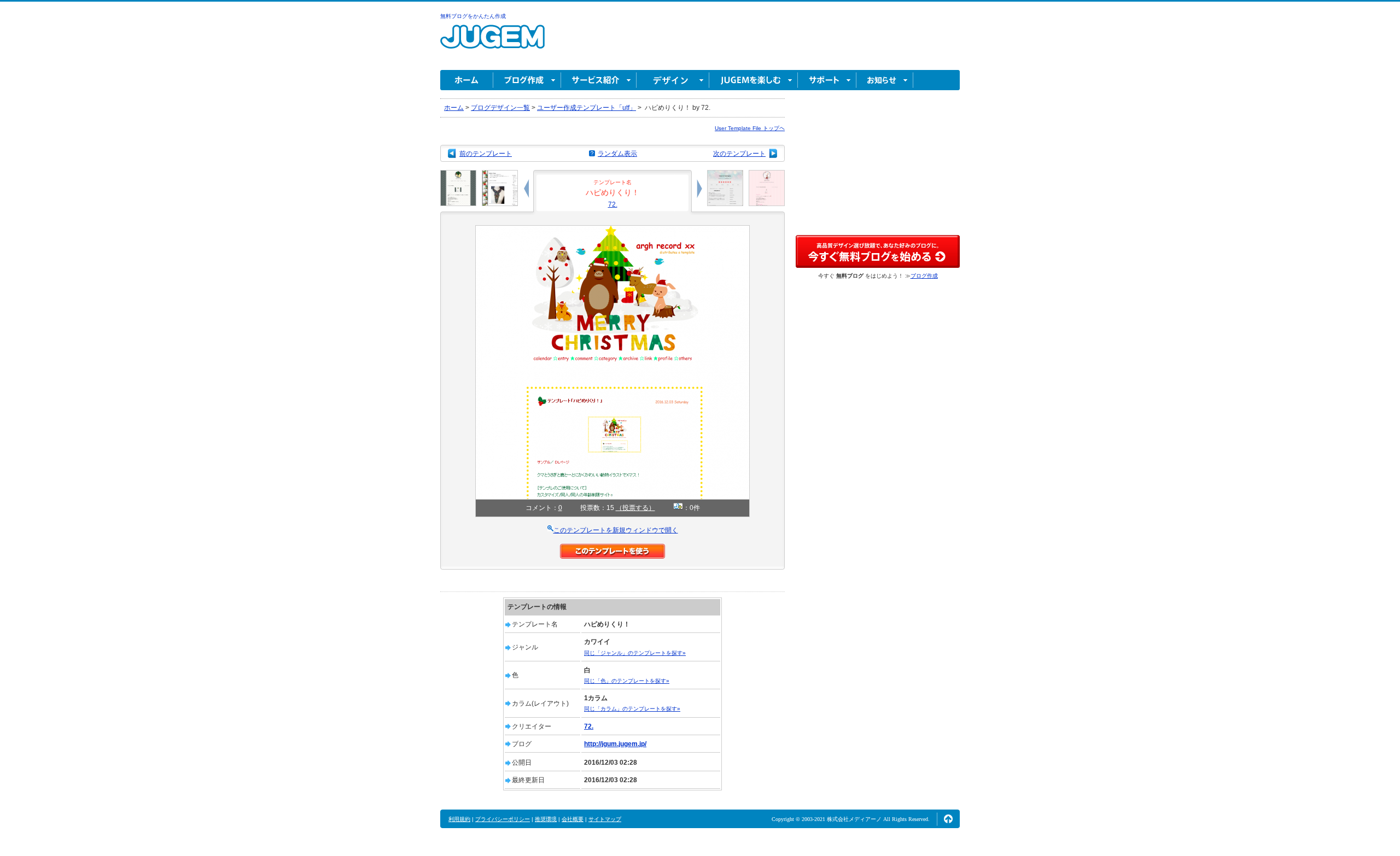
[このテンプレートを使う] (612, 549)
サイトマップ (604, 819)
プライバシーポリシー (502, 819)
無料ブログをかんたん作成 (473, 16)
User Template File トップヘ (750, 128)
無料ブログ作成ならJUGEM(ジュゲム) (492, 43)
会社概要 (573, 819)
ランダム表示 (617, 153)
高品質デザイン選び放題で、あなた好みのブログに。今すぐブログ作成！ (878, 251)
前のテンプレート (485, 153)
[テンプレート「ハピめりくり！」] (612, 230)
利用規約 (459, 819)
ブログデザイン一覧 (500, 108)
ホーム (466, 80)
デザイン (673, 80)
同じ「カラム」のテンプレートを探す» (632, 709)
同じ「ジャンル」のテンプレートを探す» (635, 653)
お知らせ (884, 80)
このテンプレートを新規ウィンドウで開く (615, 530)
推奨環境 (546, 819)
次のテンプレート (739, 153)
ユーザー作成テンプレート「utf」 (586, 108)
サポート (827, 80)
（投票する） (635, 508)
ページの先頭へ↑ (948, 819)
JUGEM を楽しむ (753, 80)
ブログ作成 (527, 80)
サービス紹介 (599, 80)
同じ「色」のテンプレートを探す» (626, 681)
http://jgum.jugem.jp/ (615, 744)
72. (612, 204)
